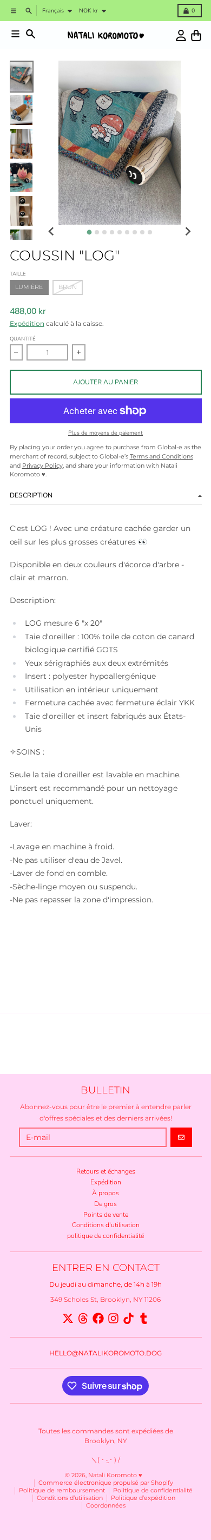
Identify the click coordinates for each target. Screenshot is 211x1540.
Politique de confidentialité (153, 1490)
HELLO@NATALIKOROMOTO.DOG (105, 1353)
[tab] (89, 232)
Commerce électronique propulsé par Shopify (105, 1482)
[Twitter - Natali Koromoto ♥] (68, 1318)
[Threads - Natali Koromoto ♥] (83, 1318)
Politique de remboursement (62, 1490)
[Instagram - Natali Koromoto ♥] (113, 1318)
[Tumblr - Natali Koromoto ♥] (143, 1318)
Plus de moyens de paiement (105, 433)
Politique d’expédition (143, 1498)
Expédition (27, 323)
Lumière (29, 287)
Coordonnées (106, 1505)
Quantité (23, 338)
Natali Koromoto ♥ (115, 1475)
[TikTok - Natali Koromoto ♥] (128, 1318)
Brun (67, 287)
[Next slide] (187, 231)
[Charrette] (196, 35)
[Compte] (181, 35)
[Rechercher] (30, 34)
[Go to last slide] (51, 231)
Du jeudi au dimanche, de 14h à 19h (105, 1284)
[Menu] (15, 34)
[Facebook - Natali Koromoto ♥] (98, 1318)
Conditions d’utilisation (70, 1498)
